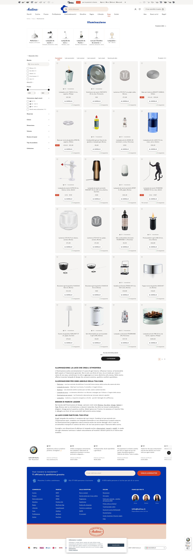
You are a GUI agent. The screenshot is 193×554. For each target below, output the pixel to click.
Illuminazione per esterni (64, 395)
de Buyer (58, 514)
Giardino (35, 502)
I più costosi (80, 58)
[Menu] (190, 538)
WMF (57, 493)
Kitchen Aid (59, 502)
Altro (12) (29, 82)
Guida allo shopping (85, 505)
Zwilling (58, 511)
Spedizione (82, 502)
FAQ (104, 519)
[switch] (188, 548)
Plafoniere (60, 384)
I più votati (101, 58)
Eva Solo (107, 405)
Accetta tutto (115, 545)
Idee (145, 14)
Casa (33, 511)
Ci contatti (82, 514)
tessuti (108, 428)
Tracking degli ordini (109, 506)
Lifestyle (35, 508)
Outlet (34, 517)
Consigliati (58, 58)
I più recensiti (91, 58)
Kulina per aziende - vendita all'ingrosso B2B (111, 499)
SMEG (57, 499)
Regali (164, 14)
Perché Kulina (107, 513)
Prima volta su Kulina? (109, 503)
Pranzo (34, 496)
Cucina (34, 493)
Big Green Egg (60, 505)
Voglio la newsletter (149, 473)
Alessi (57, 496)
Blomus (100, 405)
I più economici (69, 58)
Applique (59, 389)
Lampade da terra (62, 392)
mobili (115, 428)
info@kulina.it (138, 509)
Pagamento (82, 499)
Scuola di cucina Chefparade (111, 509)
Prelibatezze (36, 514)
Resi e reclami (83, 493)
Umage (113, 405)
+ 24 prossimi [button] (110, 358)
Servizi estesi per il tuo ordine (88, 496)
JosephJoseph (60, 508)
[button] (110, 58)
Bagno (34, 505)
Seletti (118, 405)
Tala (56, 407)
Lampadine (60, 398)
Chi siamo (106, 496)
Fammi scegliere (73, 550)
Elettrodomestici (37, 499)
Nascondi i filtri (33, 55)
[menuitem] (29, 14)
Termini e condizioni (85, 508)
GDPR (81, 511)
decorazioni (101, 428)
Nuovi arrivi (154, 14)
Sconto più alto (112, 58)
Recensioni (106, 493)
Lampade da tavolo (63, 387)
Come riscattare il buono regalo (112, 516)
